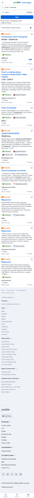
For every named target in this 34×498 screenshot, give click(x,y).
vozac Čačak (5, 346)
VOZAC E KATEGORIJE (10, 133)
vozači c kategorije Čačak (8, 354)
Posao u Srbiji (5, 443)
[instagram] (7, 474)
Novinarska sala (6, 434)
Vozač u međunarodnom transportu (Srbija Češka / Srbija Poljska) (14, 74)
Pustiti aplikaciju (27, 3)
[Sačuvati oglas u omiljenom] (32, 34)
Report (30, 64)
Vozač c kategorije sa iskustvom (10, 304)
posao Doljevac (5, 392)
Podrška (4, 440)
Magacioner (6, 200)
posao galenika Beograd (8, 381)
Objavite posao (6, 451)
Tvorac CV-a (5, 468)
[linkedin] (16, 474)
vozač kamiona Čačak (7, 344)
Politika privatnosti (7, 487)
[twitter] (12, 474)
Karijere (3, 437)
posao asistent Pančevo (8, 389)
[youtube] (20, 474)
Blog (2, 462)
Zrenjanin (4, 314)
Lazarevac (4, 334)
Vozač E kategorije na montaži (13, 171)
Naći (17, 17)
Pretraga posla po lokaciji (8, 374)
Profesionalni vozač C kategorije (14, 37)
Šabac (3, 311)
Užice (3, 324)
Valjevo (3, 319)
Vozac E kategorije (8, 108)
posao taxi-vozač (6, 384)
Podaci (3, 431)
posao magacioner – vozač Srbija (10, 387)
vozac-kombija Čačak (7, 359)
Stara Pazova (5, 332)
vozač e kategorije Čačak (8, 362)
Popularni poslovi (6, 372)
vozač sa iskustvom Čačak (9, 349)
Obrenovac (4, 326)
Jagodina (4, 329)
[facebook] (3, 474)
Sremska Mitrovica (6, 321)
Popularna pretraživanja (8, 459)
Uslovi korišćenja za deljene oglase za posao (15, 483)
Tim (2, 428)
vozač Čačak (5, 341)
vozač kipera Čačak (7, 357)
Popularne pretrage (7, 297)
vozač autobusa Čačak (8, 352)
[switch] (31, 28)
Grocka (3, 316)
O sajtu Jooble (6, 425)
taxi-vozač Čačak (6, 364)
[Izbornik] (2, 2)
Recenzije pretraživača (8, 465)
